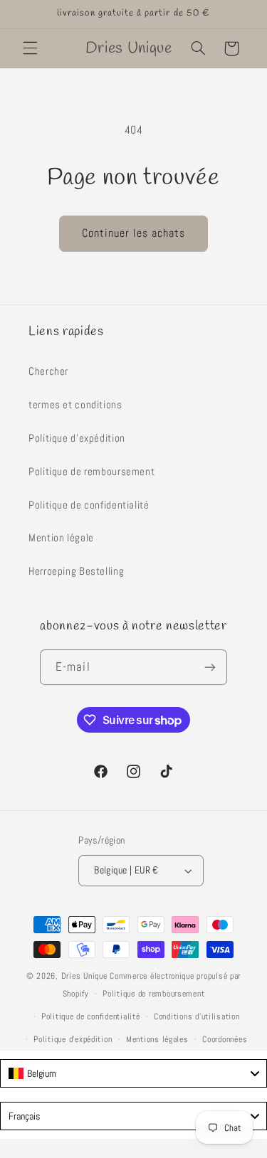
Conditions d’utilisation (197, 1016)
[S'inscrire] (210, 666)
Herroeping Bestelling (76, 571)
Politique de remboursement (91, 471)
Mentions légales (157, 1039)
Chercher (48, 371)
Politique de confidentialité (89, 505)
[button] (30, 48)
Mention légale (61, 537)
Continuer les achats (134, 233)
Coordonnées (224, 1039)
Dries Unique (84, 976)
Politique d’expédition (72, 1039)
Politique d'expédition (76, 438)
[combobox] (133, 1073)
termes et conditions (75, 404)
